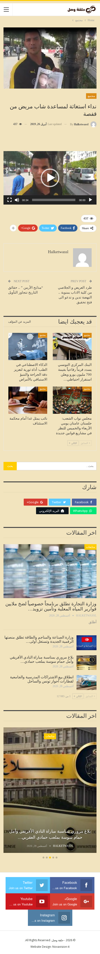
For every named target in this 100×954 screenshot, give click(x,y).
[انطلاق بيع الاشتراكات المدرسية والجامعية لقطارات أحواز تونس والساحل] (87, 682)
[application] (50, 178)
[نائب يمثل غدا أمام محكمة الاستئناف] (27, 400)
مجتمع (91, 96)
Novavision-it (61, 947)
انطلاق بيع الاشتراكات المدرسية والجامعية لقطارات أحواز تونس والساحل (41, 679)
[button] (50, 178)
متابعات (90, 547)
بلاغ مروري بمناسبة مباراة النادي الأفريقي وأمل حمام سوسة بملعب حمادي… (41, 659)
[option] (50, 790)
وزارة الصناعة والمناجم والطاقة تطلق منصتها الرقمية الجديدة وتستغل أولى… (38, 639)
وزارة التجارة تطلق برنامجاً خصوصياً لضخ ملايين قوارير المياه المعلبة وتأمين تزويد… (51, 606)
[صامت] (17, 200)
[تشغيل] (90, 200)
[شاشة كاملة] (9, 200)
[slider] (53, 200)
